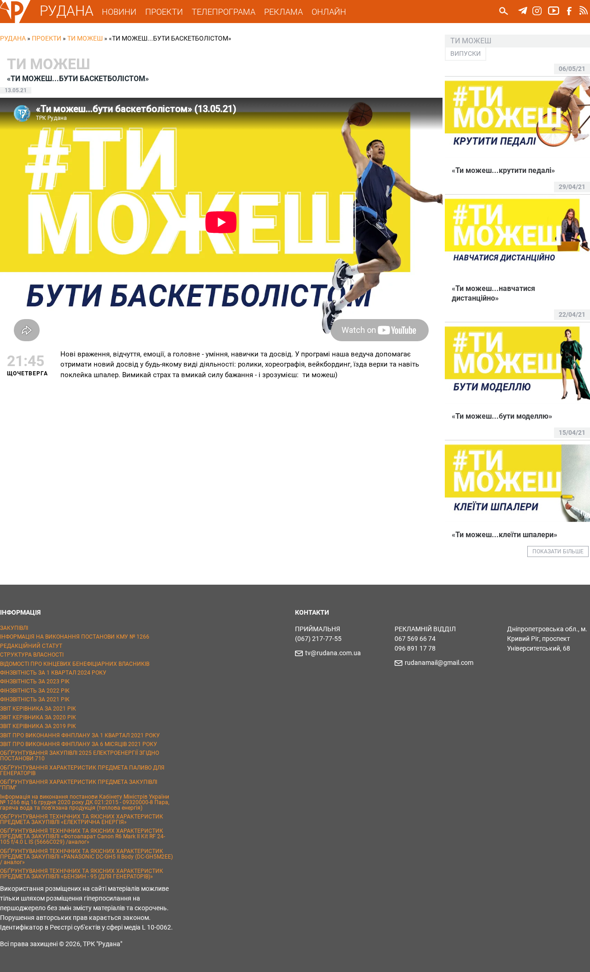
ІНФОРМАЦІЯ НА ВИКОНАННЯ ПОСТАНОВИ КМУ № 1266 (74, 637)
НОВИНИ (119, 12)
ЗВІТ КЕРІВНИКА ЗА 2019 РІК (38, 726)
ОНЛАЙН (329, 12)
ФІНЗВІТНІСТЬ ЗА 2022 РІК (35, 691)
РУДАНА (67, 11)
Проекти (46, 38)
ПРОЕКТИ (164, 12)
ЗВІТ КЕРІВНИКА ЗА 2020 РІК (38, 717)
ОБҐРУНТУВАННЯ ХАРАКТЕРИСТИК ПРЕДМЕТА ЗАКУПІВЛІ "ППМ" (78, 785)
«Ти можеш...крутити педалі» (503, 170)
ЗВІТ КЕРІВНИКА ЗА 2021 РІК (38, 708)
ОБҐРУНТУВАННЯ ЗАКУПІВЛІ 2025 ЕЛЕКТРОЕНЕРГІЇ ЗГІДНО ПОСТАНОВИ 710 (79, 756)
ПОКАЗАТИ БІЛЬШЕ (558, 551)
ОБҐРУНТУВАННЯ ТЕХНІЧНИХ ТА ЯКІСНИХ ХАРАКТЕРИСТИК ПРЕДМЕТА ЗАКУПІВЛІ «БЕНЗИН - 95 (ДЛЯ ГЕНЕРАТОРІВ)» (81, 874)
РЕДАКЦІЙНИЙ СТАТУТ (31, 646)
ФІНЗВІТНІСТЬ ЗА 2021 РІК (35, 699)
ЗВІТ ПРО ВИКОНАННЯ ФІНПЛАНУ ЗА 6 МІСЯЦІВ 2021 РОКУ (78, 744)
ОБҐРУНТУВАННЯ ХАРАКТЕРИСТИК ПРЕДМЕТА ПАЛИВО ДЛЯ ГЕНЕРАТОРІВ (82, 770)
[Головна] (15, 21)
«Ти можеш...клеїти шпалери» (504, 534)
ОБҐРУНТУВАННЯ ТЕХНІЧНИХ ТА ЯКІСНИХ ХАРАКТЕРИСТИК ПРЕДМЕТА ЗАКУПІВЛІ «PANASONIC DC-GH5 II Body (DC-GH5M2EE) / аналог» (86, 856)
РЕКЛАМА (283, 12)
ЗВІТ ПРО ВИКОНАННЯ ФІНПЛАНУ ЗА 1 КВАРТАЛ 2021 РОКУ (80, 735)
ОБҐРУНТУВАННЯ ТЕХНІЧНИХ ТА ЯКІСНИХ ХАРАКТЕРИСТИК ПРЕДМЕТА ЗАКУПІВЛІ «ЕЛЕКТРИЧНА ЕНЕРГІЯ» (81, 819)
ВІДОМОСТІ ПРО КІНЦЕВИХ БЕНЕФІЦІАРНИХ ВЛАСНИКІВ (74, 664)
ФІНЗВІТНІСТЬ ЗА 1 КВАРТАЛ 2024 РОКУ (53, 673)
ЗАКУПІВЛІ (14, 628)
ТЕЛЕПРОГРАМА (223, 12)
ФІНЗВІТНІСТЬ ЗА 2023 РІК (35, 681)
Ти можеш (85, 38)
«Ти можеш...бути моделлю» (502, 416)
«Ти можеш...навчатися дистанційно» (493, 293)
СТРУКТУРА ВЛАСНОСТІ (32, 655)
